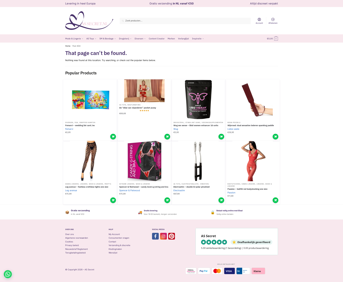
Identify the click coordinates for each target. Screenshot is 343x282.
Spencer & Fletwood (129, 190)
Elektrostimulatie (190, 184)
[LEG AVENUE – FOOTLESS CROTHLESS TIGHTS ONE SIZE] (90, 161)
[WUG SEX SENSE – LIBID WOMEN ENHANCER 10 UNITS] (198, 99)
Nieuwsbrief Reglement (76, 249)
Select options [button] (113, 136)
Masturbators (133, 105)
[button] (8, 274)
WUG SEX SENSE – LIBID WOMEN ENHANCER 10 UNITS (195, 125)
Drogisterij (178, 122)
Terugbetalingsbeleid (75, 252)
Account (259, 23)
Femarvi (69, 129)
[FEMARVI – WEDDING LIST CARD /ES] (90, 99)
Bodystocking (233, 184)
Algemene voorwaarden (76, 238)
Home (67, 46)
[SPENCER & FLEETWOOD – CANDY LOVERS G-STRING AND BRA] (144, 161)
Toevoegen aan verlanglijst (110, 85)
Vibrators (204, 184)
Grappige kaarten (87, 122)
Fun (76, 122)
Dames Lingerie (72, 184)
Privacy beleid (72, 245)
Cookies (69, 241)
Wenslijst (113, 252)
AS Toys (122, 105)
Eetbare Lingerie (126, 184)
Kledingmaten (115, 249)
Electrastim (179, 190)
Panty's (108, 184)
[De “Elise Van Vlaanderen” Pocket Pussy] (144, 90)
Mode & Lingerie (96, 184)
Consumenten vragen (119, 238)
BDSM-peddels (233, 122)
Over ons (69, 234)
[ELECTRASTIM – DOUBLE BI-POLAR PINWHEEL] (198, 161)
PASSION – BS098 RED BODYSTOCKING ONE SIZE (247, 189)
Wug (175, 129)
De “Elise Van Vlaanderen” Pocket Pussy (137, 107)
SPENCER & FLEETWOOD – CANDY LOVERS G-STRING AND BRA (143, 187)
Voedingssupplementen (212, 122)
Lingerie (84, 184)
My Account (114, 234)
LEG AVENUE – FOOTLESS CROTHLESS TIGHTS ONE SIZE (86, 187)
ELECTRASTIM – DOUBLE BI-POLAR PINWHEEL (191, 187)
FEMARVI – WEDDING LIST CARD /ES (80, 125)
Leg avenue (71, 190)
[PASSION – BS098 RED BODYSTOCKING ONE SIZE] (252, 161)
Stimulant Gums (192, 122)
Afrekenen (272, 23)
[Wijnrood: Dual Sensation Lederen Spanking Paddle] (252, 99)
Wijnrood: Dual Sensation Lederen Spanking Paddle (250, 125)
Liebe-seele (233, 129)
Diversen (69, 122)
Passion (231, 192)
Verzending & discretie (119, 245)
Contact (112, 241)
